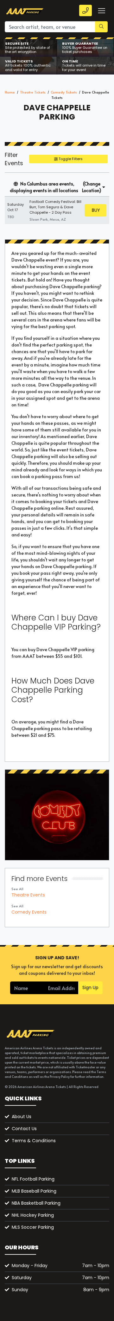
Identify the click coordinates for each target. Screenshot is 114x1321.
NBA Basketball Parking (36, 1203)
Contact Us (24, 1128)
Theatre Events (28, 895)
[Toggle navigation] (101, 11)
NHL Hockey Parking (33, 1215)
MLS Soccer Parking (33, 1227)
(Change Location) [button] (91, 187)
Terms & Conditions (34, 1140)
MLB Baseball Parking (34, 1191)
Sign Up (90, 987)
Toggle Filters (70, 158)
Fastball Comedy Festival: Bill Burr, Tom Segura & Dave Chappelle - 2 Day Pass (55, 207)
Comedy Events (29, 912)
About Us (21, 1116)
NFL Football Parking (33, 1179)
